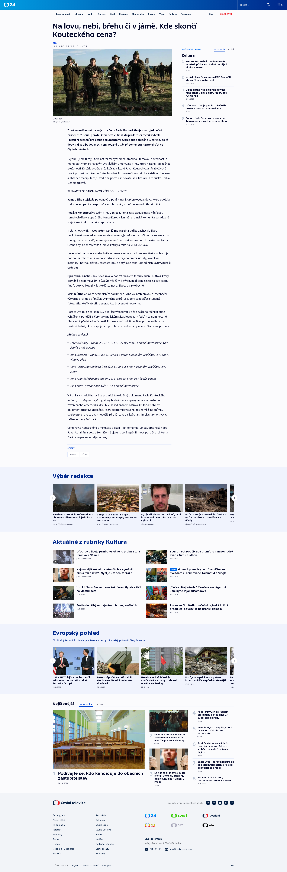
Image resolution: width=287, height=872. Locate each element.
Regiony (123, 13)
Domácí (102, 13)
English (75, 865)
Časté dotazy (102, 848)
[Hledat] (268, 5)
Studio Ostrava (103, 829)
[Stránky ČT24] (150, 815)
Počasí (151, 13)
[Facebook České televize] (214, 802)
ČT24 (55, 43)
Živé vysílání (59, 820)
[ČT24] (9, 5)
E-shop (56, 843)
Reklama (100, 820)
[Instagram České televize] (208, 802)
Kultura (173, 13)
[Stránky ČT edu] (208, 824)
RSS (232, 865)
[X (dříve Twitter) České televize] (226, 802)
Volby (91, 13)
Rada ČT (100, 834)
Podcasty (186, 13)
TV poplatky (59, 824)
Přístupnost (107, 865)
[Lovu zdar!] (112, 82)
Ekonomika (138, 13)
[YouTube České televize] (220, 802)
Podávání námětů (105, 843)
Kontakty (100, 853)
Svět (112, 13)
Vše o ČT (57, 853)
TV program (59, 815)
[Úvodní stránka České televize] (69, 802)
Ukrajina (79, 13)
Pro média (101, 815)
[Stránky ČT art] (177, 824)
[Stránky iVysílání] (211, 815)
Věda (162, 13)
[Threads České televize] (232, 802)
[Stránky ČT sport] (179, 815)
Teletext (57, 829)
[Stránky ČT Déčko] (150, 824)
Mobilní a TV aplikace (63, 848)
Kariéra (99, 839)
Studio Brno (102, 824)
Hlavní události (63, 13)
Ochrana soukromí (90, 865)
